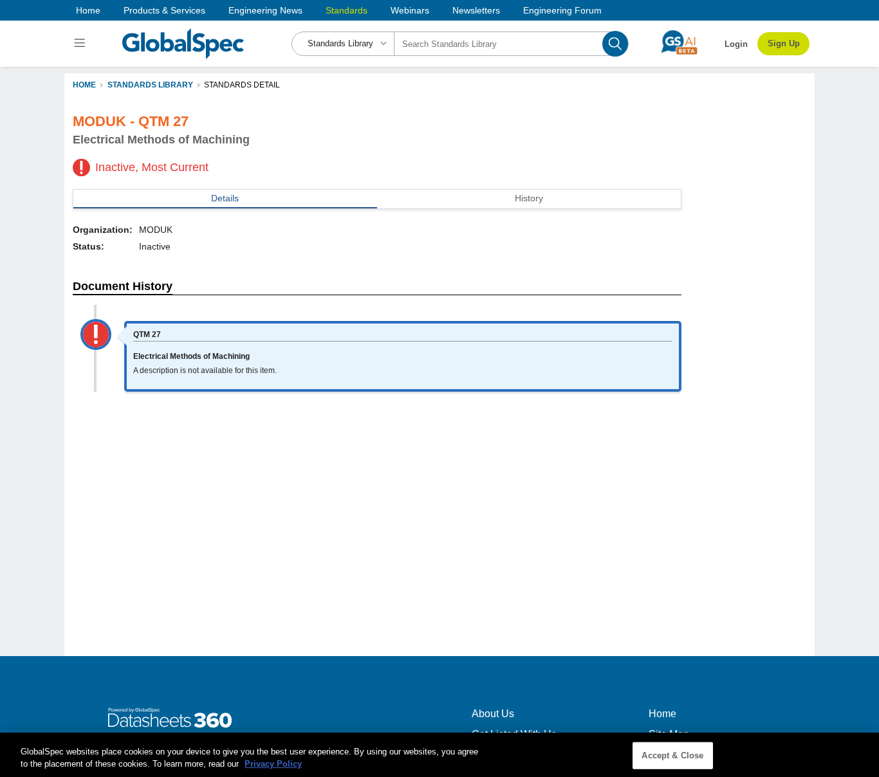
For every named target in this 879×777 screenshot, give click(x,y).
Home (88, 10)
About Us (493, 713)
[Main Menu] (81, 43)
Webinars (410, 10)
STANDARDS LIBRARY (150, 84)
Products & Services (164, 10)
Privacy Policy (273, 764)
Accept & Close (672, 755)
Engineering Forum (562, 10)
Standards (346, 10)
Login (736, 44)
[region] (439, 755)
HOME (84, 84)
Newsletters (476, 10)
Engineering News (265, 10)
